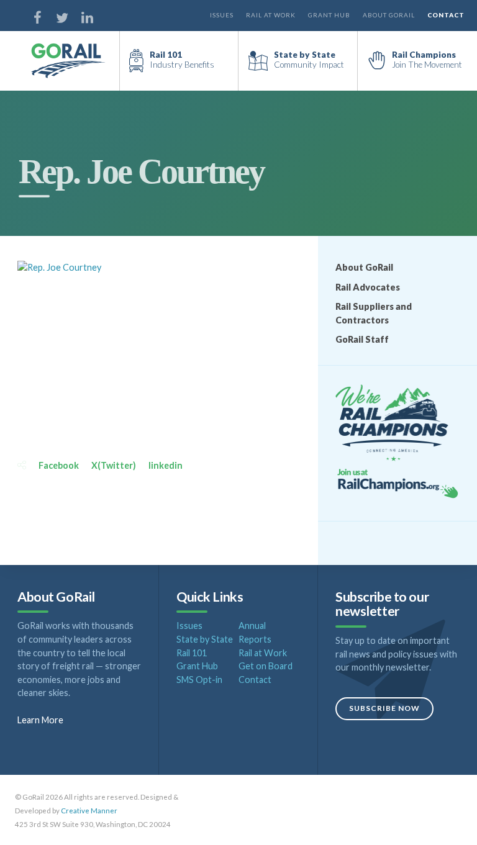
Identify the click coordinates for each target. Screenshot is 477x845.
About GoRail (389, 15)
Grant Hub (329, 15)
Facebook (59, 465)
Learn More (40, 720)
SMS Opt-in (199, 679)
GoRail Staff (362, 339)
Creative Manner (89, 811)
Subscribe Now (384, 708)
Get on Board (265, 666)
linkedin (165, 465)
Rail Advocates (367, 287)
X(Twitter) (113, 465)
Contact (446, 15)
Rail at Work (271, 15)
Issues (222, 15)
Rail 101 (191, 653)
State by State (204, 639)
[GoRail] (75, 60)
